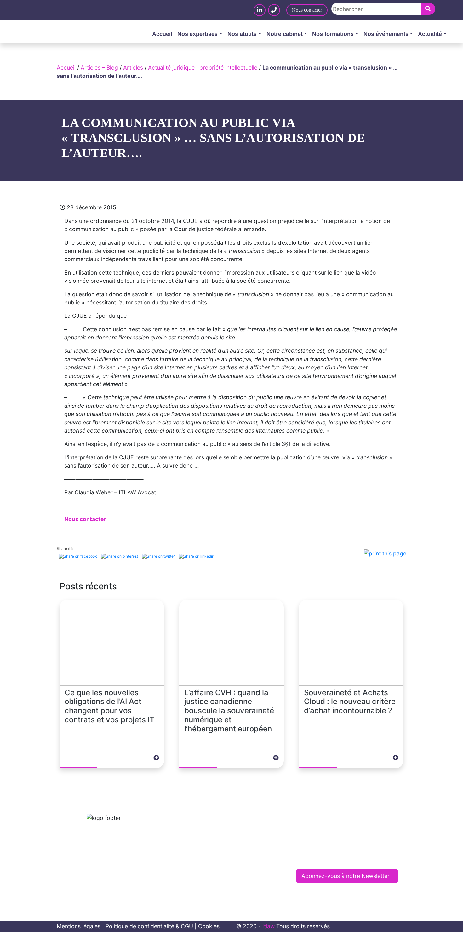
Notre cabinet (284, 34)
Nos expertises (197, 34)
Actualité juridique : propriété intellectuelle (202, 67)
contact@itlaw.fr (324, 845)
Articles (133, 67)
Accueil (162, 34)
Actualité (430, 34)
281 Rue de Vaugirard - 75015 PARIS (348, 858)
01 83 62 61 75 (322, 832)
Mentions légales (78, 926)
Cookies (209, 926)
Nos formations (333, 34)
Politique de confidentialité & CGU (149, 926)
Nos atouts (242, 34)
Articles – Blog (99, 67)
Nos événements (386, 34)
